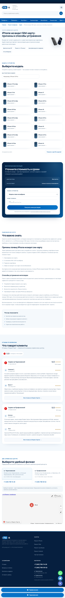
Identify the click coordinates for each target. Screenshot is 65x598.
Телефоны (4, 20)
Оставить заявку (6, 575)
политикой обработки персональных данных (40, 211)
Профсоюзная (38, 590)
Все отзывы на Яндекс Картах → (32, 398)
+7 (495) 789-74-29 (9, 482)
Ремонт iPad (37, 544)
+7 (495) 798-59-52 (40, 482)
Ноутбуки (23, 20)
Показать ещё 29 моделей (54, 152)
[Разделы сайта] (61, 7)
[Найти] (61, 13)
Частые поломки (38, 554)
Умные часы (53, 20)
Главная (4, 25)
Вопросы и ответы (7, 568)
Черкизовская (38, 595)
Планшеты (14, 20)
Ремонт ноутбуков (39, 548)
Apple (20, 25)
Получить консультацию (32, 207)
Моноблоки (44, 20)
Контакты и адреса (7, 571)
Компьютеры (34, 20)
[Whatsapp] (60, 573)
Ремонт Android (38, 551)
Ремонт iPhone (38, 541)
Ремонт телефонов (12, 25)
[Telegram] (60, 578)
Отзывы (4, 564)
